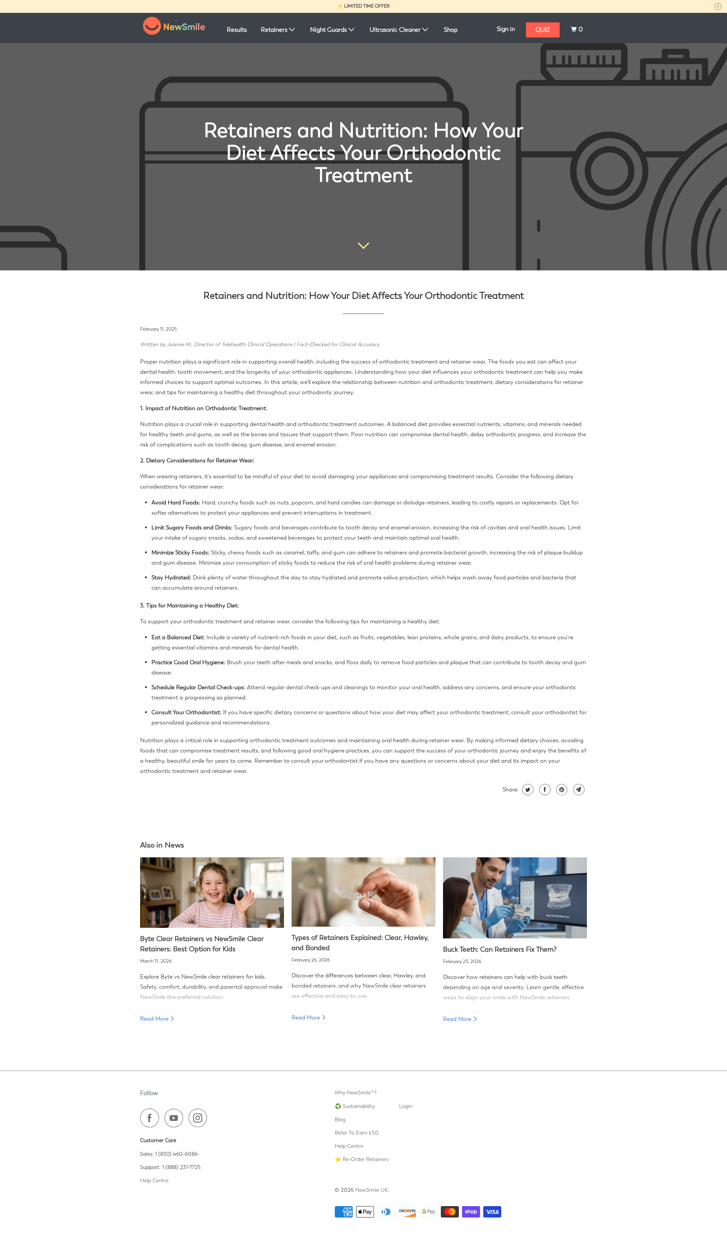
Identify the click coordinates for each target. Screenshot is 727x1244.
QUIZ (542, 30)
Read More (155, 1018)
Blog (340, 1119)
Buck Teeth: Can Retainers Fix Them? (500, 949)
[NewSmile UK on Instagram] (200, 1117)
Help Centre (154, 1180)
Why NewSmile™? (355, 1092)
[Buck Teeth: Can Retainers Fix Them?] (515, 897)
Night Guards (329, 30)
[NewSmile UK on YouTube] (175, 1117)
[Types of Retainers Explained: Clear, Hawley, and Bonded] (363, 892)
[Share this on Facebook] (544, 789)
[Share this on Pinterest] (561, 789)
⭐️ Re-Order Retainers (361, 1159)
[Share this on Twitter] (527, 789)
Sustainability (359, 1106)
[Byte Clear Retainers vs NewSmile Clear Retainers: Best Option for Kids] (212, 892)
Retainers (275, 30)
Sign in (506, 29)
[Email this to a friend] (578, 789)
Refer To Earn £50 (357, 1132)
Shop (450, 30)
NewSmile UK (371, 1189)
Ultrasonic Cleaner (396, 30)
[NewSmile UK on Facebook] (151, 1117)
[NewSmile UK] (174, 28)
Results (237, 30)
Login (405, 1106)
